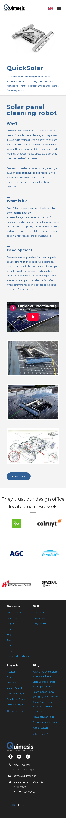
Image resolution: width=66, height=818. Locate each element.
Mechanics (38, 612)
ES (22, 805)
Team (9, 629)
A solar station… (41, 727)
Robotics (11, 682)
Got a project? (14, 612)
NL (18, 805)
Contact (11, 645)
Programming (40, 623)
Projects (11, 623)
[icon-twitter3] (20, 756)
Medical (11, 671)
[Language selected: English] (49, 8)
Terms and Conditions (18, 656)
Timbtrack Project (16, 693)
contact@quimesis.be (25, 776)
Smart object (13, 677)
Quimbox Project (15, 704)
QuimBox (49, 280)
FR (9, 805)
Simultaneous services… (45, 722)
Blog (9, 634)
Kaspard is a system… (44, 716)
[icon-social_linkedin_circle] (28, 756)
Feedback (18, 476)
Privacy (10, 651)
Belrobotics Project (16, 699)
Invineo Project (14, 688)
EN (13, 805)
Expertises (12, 618)
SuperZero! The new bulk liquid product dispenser (43, 707)
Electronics (39, 618)
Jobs (9, 640)
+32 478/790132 (22, 765)
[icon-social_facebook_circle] (11, 756)
